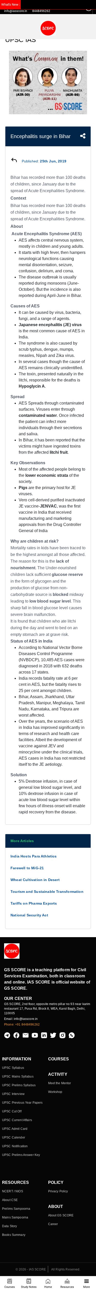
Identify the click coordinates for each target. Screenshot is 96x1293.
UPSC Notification (15, 1146)
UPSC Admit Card (14, 1129)
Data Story (9, 1226)
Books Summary (13, 1235)
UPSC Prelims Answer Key (21, 1155)
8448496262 (41, 11)
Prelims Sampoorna (16, 1209)
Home (48, 1287)
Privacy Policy (58, 1191)
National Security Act (29, 915)
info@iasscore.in (15, 11)
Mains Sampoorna (15, 1217)
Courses (9, 1287)
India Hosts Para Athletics (33, 856)
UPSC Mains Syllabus (18, 1076)
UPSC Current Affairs (17, 1120)
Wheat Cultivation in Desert (35, 880)
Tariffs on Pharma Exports (33, 903)
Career (53, 1224)
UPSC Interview (13, 1094)
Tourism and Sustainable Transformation (46, 891)
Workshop (55, 1092)
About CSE (10, 1200)
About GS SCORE (61, 1215)
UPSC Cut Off (12, 1111)
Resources (67, 1287)
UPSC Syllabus (13, 1068)
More (86, 1287)
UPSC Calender (13, 1137)
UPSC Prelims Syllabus (19, 1085)
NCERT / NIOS (12, 1191)
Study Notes (29, 1287)
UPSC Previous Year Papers (22, 1102)
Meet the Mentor (59, 1083)
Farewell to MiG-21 (27, 868)
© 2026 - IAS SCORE (31, 1269)
